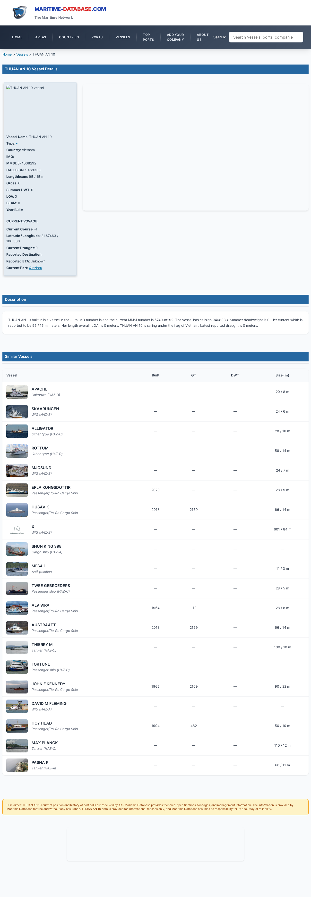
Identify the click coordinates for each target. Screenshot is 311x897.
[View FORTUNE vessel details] (17, 667)
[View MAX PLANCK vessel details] (17, 745)
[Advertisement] (155, 843)
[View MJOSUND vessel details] (17, 470)
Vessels (22, 54)
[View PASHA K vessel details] (17, 765)
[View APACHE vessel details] (17, 392)
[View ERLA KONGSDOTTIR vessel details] (17, 490)
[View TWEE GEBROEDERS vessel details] (17, 588)
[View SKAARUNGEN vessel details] (17, 411)
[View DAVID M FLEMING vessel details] (17, 706)
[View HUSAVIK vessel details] (17, 510)
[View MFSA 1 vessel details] (17, 569)
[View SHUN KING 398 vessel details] (17, 549)
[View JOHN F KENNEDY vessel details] (17, 686)
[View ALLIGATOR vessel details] (17, 431)
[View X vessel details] (17, 529)
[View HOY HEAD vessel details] (17, 726)
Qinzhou (35, 268)
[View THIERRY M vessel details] (17, 647)
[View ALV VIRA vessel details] (17, 608)
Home (7, 54)
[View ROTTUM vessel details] (17, 451)
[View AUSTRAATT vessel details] (17, 628)
